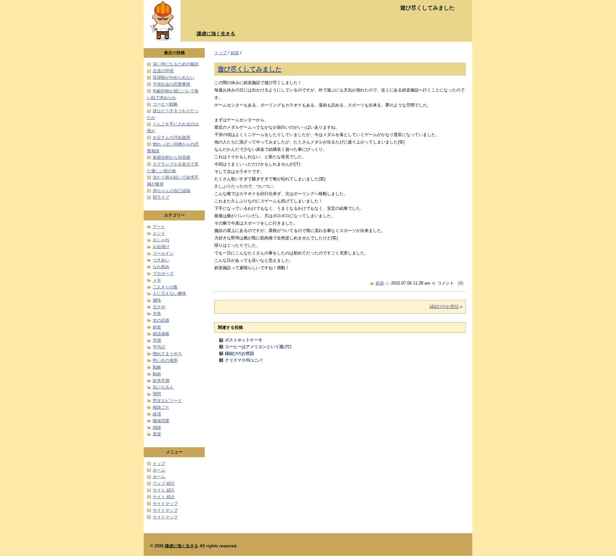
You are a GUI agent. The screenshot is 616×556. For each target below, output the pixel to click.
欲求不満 (161, 380)
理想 (157, 393)
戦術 (157, 374)
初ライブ (161, 197)
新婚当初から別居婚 (171, 157)
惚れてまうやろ (167, 353)
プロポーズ (163, 273)
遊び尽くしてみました (250, 69)
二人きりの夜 (165, 287)
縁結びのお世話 (444, 306)
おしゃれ (161, 239)
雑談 (157, 427)
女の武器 (161, 320)
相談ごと (161, 407)
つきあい (161, 260)
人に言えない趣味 (169, 293)
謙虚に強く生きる (216, 33)
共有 (157, 313)
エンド (159, 233)
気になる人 (163, 387)
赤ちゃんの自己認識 (171, 190)
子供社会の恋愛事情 (171, 84)
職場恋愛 (161, 420)
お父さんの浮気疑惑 (171, 137)
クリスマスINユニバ (243, 360)
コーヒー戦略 (165, 104)
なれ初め (161, 266)
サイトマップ (165, 503)
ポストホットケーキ (243, 340)
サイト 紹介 (164, 490)
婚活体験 (161, 333)
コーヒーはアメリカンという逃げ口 (258, 346)
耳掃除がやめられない (173, 77)
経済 (157, 414)
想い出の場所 (165, 360)
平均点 (159, 347)
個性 (157, 300)
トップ (220, 52)
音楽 (157, 434)
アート (159, 226)
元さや (159, 306)
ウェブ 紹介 (164, 483)
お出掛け (161, 246)
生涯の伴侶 (163, 70)
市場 (157, 340)
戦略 (157, 367)
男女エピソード (167, 400)
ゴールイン (163, 253)
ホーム (159, 470)
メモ (157, 280)
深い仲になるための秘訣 (176, 64)
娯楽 (235, 52)
